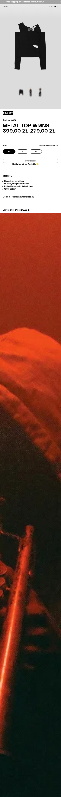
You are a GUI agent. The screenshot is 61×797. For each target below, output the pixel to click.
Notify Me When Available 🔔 (25, 164)
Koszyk (53, 6)
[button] (57, 6)
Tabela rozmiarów (48, 145)
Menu (5, 7)
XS (11, 152)
